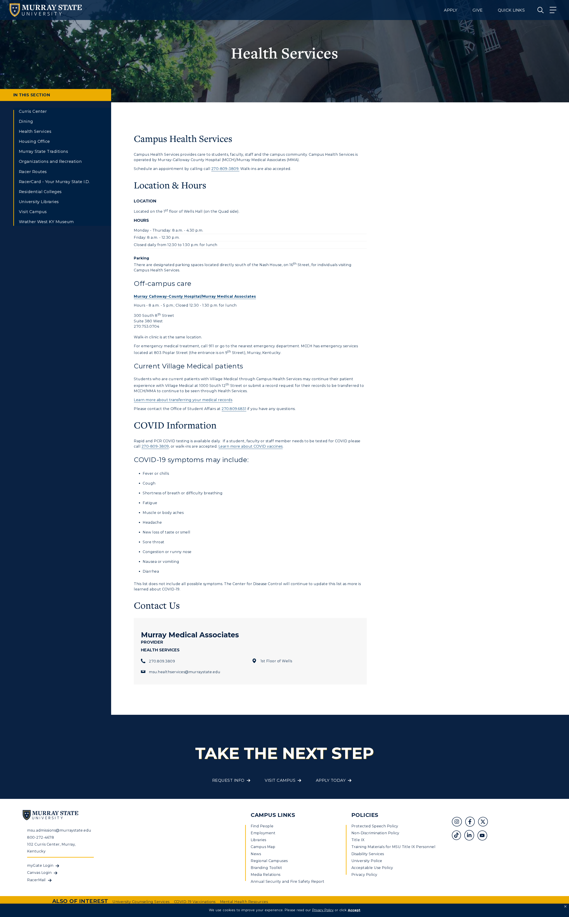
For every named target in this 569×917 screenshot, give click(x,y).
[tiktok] (458, 836)
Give (478, 10)
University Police (366, 861)
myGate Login (40, 865)
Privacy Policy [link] (323, 910)
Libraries (258, 840)
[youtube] (483, 836)
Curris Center (33, 111)
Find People (262, 826)
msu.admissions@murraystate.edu (59, 830)
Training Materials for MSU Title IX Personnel (393, 847)
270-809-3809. (225, 169)
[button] (565, 906)
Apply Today (331, 780)
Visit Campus (33, 211)
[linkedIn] (470, 836)
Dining (26, 121)
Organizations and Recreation (50, 161)
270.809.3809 (162, 661)
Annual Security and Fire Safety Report (287, 881)
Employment (263, 833)
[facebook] (471, 822)
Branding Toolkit (266, 868)
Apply (450, 10)
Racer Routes (33, 171)
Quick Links (511, 10)
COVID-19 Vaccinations (195, 902)
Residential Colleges (40, 191)
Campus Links (273, 815)
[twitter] (484, 822)
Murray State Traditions (43, 151)
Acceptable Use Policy (372, 868)
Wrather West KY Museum (46, 221)
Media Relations (265, 875)
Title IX (358, 840)
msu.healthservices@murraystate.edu (184, 672)
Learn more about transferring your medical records (183, 400)
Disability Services (367, 854)
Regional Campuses (269, 861)
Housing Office (34, 141)
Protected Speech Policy (374, 826)
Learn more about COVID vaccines (250, 446)
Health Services (35, 131)
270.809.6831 (234, 409)
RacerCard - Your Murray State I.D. (54, 181)
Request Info (228, 780)
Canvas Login (39, 873)
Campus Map (263, 847)
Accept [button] (354, 910)
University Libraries (39, 201)
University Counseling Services (140, 902)
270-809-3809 (155, 446)
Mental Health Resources (244, 902)
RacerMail (36, 880)
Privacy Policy (364, 875)
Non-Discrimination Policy (375, 833)
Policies (364, 815)
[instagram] (458, 822)
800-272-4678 (40, 837)
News (256, 854)
